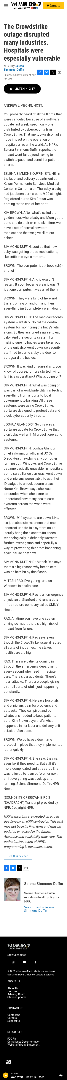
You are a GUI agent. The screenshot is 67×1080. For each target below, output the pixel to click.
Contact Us (13, 1015)
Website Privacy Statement (23, 1044)
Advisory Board (16, 994)
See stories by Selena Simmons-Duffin (39, 909)
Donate (55, 5)
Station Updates (16, 997)
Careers (12, 1018)
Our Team (13, 991)
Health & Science (18, 856)
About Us (12, 988)
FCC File (12, 1038)
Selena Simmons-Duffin (14, 67)
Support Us (13, 1021)
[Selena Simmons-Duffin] (12, 889)
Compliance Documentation (23, 1041)
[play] (5, 1075)
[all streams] (62, 1075)
